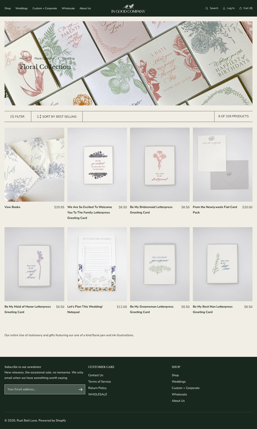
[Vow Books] (34, 165)
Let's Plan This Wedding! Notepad (85, 309)
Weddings (179, 382)
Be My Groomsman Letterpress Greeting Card (151, 309)
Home (23, 58)
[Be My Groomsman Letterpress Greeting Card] (160, 264)
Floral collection (45, 58)
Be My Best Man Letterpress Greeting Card (213, 309)
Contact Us (95, 375)
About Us (178, 401)
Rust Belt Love (27, 420)
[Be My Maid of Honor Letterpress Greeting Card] (34, 264)
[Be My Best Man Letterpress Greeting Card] (222, 264)
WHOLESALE (97, 394)
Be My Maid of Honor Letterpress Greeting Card (28, 309)
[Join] (80, 389)
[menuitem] (8, 8)
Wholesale (179, 394)
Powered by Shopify (52, 420)
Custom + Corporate (186, 388)
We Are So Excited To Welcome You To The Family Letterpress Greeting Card (89, 212)
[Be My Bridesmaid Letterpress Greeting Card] (160, 165)
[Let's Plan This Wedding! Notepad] (97, 264)
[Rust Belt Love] (128, 8)
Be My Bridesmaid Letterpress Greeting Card (151, 210)
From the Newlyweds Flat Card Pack (215, 210)
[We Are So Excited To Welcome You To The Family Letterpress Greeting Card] (97, 165)
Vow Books (12, 207)
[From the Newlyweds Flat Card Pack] (222, 165)
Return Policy (97, 388)
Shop (175, 375)
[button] (212, 8)
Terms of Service (99, 382)
